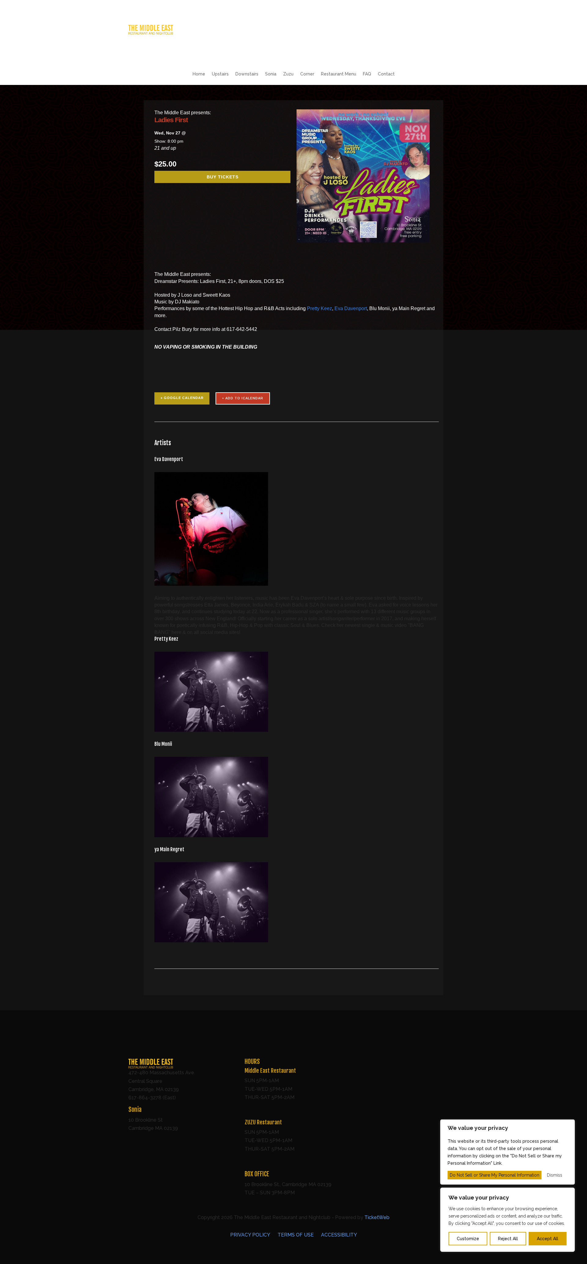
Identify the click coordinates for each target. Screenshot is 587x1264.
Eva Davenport (350, 308)
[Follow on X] (417, 30)
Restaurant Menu (338, 74)
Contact (386, 74)
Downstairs (246, 74)
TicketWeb (376, 1217)
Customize (468, 1238)
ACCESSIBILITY (339, 1235)
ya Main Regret (169, 849)
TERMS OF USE (296, 1235)
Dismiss (554, 1175)
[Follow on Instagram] (441, 30)
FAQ (367, 74)
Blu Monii (163, 744)
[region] (507, 1220)
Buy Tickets (222, 176)
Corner (307, 74)
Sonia (270, 74)
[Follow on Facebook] (429, 30)
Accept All (547, 1238)
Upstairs (220, 74)
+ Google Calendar (182, 398)
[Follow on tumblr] (454, 30)
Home (199, 74)
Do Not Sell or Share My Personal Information (494, 1175)
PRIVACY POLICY (250, 1235)
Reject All (508, 1238)
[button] (150, 33)
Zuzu (288, 74)
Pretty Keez (319, 308)
